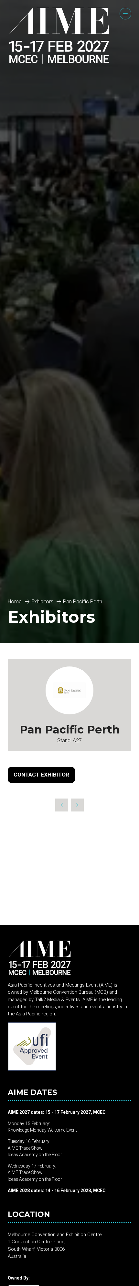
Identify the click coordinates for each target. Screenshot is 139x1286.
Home (15, 601)
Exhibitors (42, 601)
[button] (125, 13)
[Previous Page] (61, 805)
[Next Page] (77, 805)
